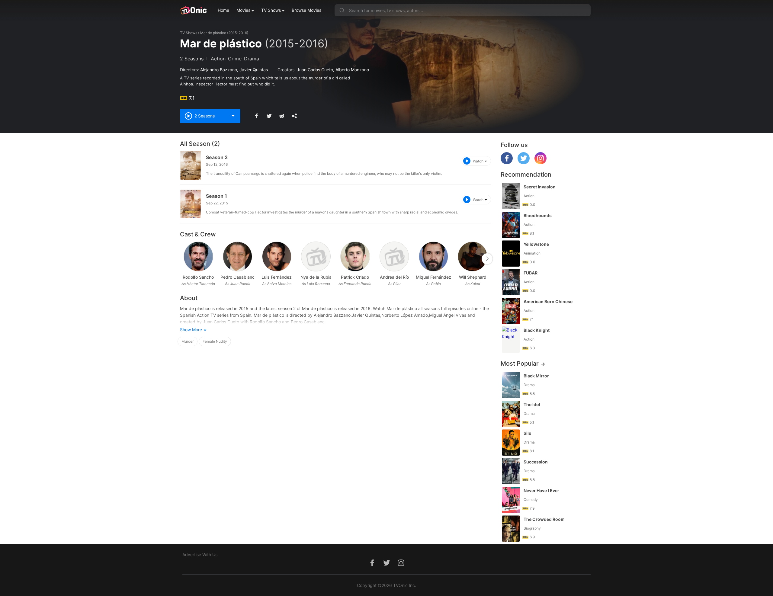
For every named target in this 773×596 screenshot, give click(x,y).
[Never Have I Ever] (511, 500)
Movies (243, 10)
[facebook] (507, 162)
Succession (536, 461)
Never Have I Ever (541, 490)
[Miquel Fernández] (433, 256)
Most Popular (520, 363)
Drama (251, 59)
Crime (235, 59)
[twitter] (524, 162)
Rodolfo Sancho (198, 277)
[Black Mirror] (511, 385)
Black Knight (537, 330)
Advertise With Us (199, 554)
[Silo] (511, 442)
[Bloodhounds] (511, 225)
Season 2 (217, 157)
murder (187, 341)
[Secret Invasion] (511, 196)
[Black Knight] (511, 339)
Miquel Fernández (433, 277)
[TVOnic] (193, 10)
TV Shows (271, 10)
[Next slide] (487, 258)
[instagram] (540, 162)
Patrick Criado (355, 277)
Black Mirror (536, 375)
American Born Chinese (548, 301)
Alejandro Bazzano (218, 69)
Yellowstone (536, 244)
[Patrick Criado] (355, 256)
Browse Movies (306, 10)
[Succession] (511, 471)
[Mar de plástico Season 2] (190, 165)
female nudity (215, 341)
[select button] (233, 116)
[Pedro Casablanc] (237, 256)
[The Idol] (511, 414)
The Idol (532, 404)
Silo (527, 433)
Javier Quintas (253, 69)
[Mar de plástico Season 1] (190, 204)
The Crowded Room (544, 519)
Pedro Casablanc (237, 277)
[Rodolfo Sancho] (198, 256)
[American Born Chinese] (511, 311)
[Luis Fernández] (276, 256)
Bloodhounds (538, 215)
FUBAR (530, 272)
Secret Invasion (540, 186)
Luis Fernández (276, 277)
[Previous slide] (183, 258)
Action (218, 59)
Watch (478, 161)
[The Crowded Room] (511, 528)
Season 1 (216, 196)
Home (223, 10)
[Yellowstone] (511, 253)
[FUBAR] (511, 282)
